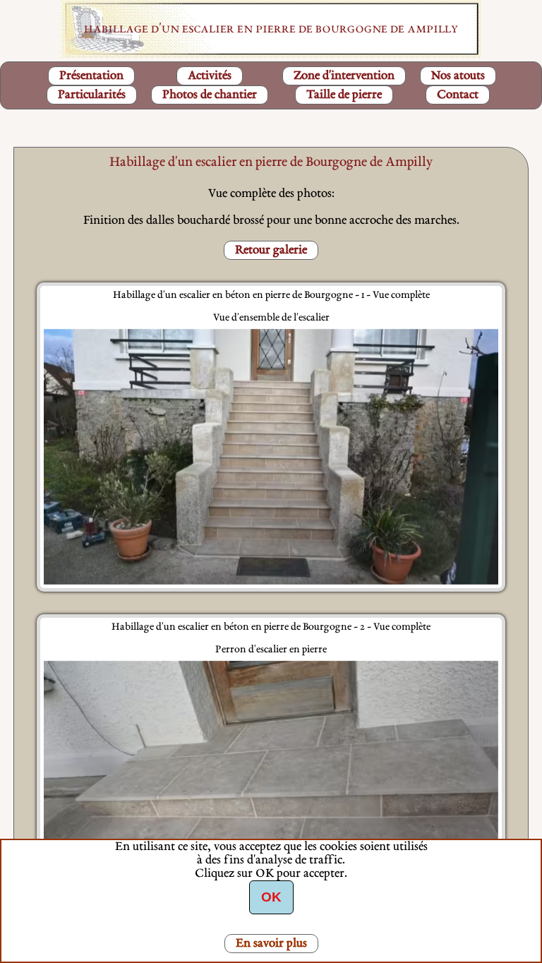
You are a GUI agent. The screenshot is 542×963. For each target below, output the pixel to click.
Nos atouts (458, 76)
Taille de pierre (344, 95)
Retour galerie (271, 250)
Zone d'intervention (344, 76)
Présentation (91, 76)
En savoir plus (271, 943)
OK (271, 897)
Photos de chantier (209, 95)
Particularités (92, 95)
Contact (457, 95)
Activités (209, 76)
